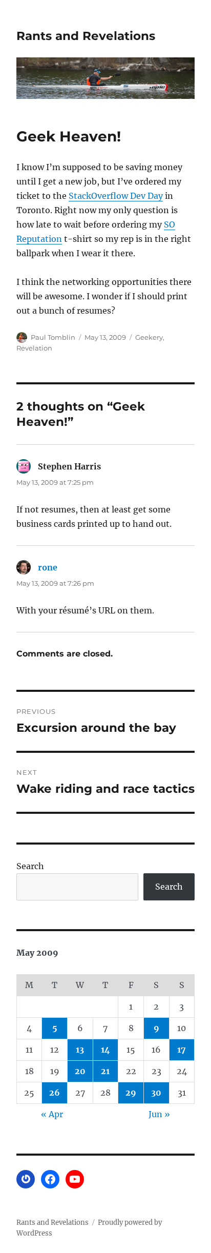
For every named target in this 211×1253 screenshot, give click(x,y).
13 (80, 1049)
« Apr (52, 1114)
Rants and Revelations (85, 36)
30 (156, 1092)
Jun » (159, 1114)
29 (130, 1092)
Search (30, 866)
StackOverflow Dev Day (116, 196)
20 (80, 1071)
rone (47, 567)
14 (105, 1049)
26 (54, 1092)
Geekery (149, 337)
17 (181, 1049)
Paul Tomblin (53, 337)
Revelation (34, 348)
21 (105, 1071)
